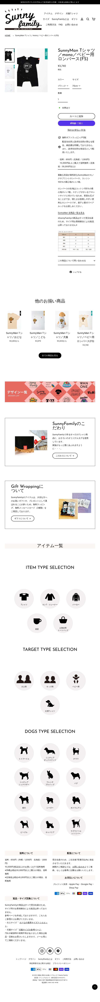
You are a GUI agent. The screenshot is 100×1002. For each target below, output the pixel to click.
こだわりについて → (65, 455)
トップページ (21, 959)
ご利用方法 (51, 24)
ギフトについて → (22, 518)
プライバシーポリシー (61, 963)
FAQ (61, 24)
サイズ (46, 19)
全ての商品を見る (50, 355)
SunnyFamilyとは (60, 19)
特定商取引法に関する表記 (40, 963)
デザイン (59, 13)
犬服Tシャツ (72, 13)
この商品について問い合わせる (72, 260)
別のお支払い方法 (76, 130)
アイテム (48, 13)
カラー (61, 79)
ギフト (74, 19)
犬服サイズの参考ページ (30, 929)
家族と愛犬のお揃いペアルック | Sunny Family (53, 975)
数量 (60, 93)
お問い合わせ (71, 24)
